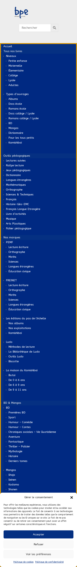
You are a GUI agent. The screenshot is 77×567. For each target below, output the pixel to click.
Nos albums (16, 323)
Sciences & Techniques (19, 194)
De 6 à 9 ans (16, 385)
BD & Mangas (12, 402)
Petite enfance (17, 61)
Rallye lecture (15, 165)
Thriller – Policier (19, 446)
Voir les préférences (38, 554)
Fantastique (16, 441)
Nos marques (11, 237)
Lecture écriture (18, 247)
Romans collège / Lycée (23, 118)
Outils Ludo (15, 356)
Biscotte (13, 361)
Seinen (12, 479)
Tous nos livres (12, 51)
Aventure (14, 436)
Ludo (9, 342)
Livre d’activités (16, 214)
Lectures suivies (16, 160)
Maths (12, 256)
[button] (71, 497)
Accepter (38, 534)
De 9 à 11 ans (17, 389)
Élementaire (16, 70)
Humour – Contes (19, 427)
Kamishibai (15, 142)
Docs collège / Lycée (21, 113)
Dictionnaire (15, 133)
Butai (11, 375)
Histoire (13, 456)
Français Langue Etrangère (23, 209)
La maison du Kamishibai (22, 370)
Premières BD (16, 412)
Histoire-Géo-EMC (17, 204)
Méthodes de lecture (21, 346)
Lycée (11, 80)
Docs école (15, 103)
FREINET (11, 280)
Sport (12, 417)
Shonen (12, 489)
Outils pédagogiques (16, 155)
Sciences (13, 261)
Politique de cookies (23, 562)
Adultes (13, 85)
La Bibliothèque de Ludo (24, 351)
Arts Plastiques (16, 223)
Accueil (7, 46)
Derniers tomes (17, 461)
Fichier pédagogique (18, 228)
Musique (11, 218)
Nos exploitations (19, 328)
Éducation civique (19, 271)
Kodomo (13, 484)
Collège (13, 75)
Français (11, 199)
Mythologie (15, 451)
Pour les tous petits (21, 137)
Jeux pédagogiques (18, 170)
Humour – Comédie (20, 422)
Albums (13, 99)
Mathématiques (16, 184)
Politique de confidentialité (49, 562)
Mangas (13, 128)
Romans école (17, 108)
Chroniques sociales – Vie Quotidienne (32, 432)
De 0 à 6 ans (16, 380)
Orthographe (14, 189)
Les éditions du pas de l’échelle (26, 318)
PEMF (9, 242)
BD (10, 123)
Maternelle (15, 65)
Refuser (39, 544)
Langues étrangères (18, 180)
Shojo (11, 474)
